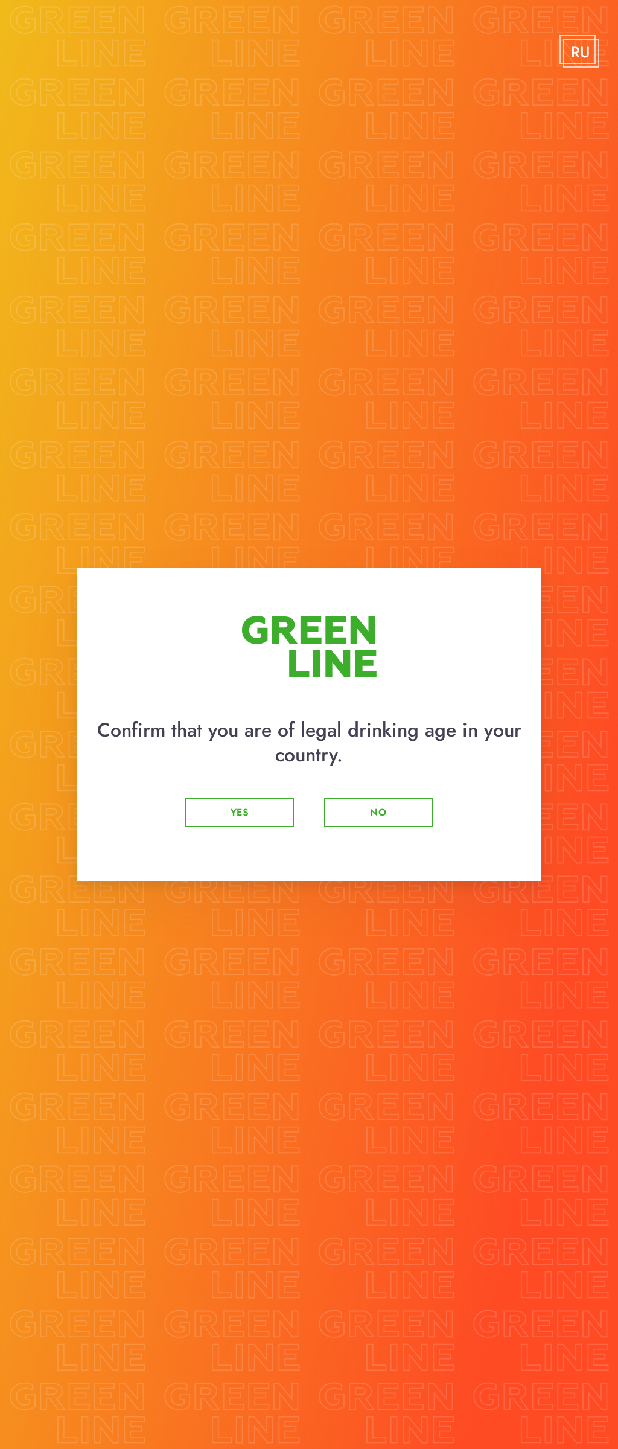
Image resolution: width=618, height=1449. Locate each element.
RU (580, 53)
